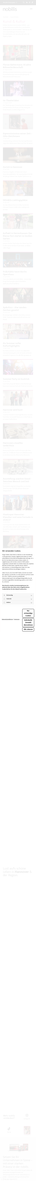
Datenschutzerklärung (7, 619)
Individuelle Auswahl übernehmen (28, 622)
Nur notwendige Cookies (28, 613)
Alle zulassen (28, 629)
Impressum (16, 619)
